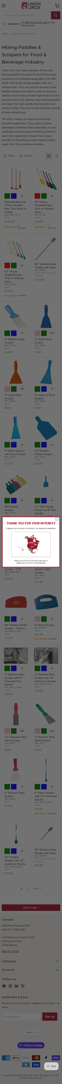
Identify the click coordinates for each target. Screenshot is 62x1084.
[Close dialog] (57, 519)
